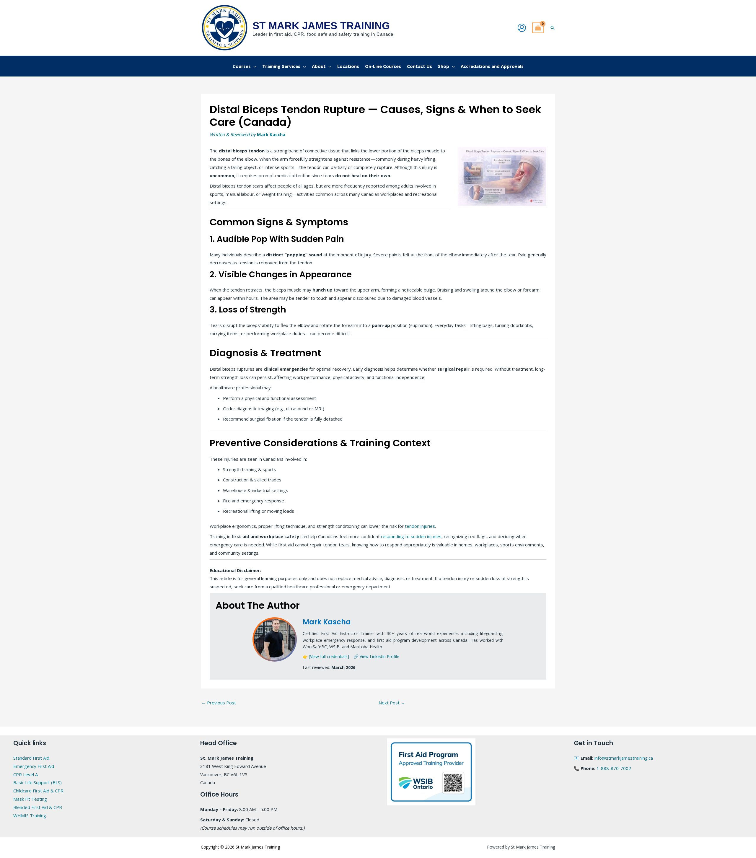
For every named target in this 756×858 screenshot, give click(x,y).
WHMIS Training (29, 815)
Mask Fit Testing (30, 799)
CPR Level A (25, 774)
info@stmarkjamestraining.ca (623, 758)
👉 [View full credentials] (326, 656)
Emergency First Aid (33, 766)
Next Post (392, 703)
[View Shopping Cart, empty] (538, 27)
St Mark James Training (321, 25)
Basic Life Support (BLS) (37, 782)
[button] (552, 27)
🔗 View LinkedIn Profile (376, 656)
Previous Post (218, 703)
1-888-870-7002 (614, 768)
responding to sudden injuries (411, 536)
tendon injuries (420, 526)
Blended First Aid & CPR (37, 807)
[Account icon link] (521, 27)
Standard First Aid (31, 758)
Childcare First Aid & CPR (38, 791)
